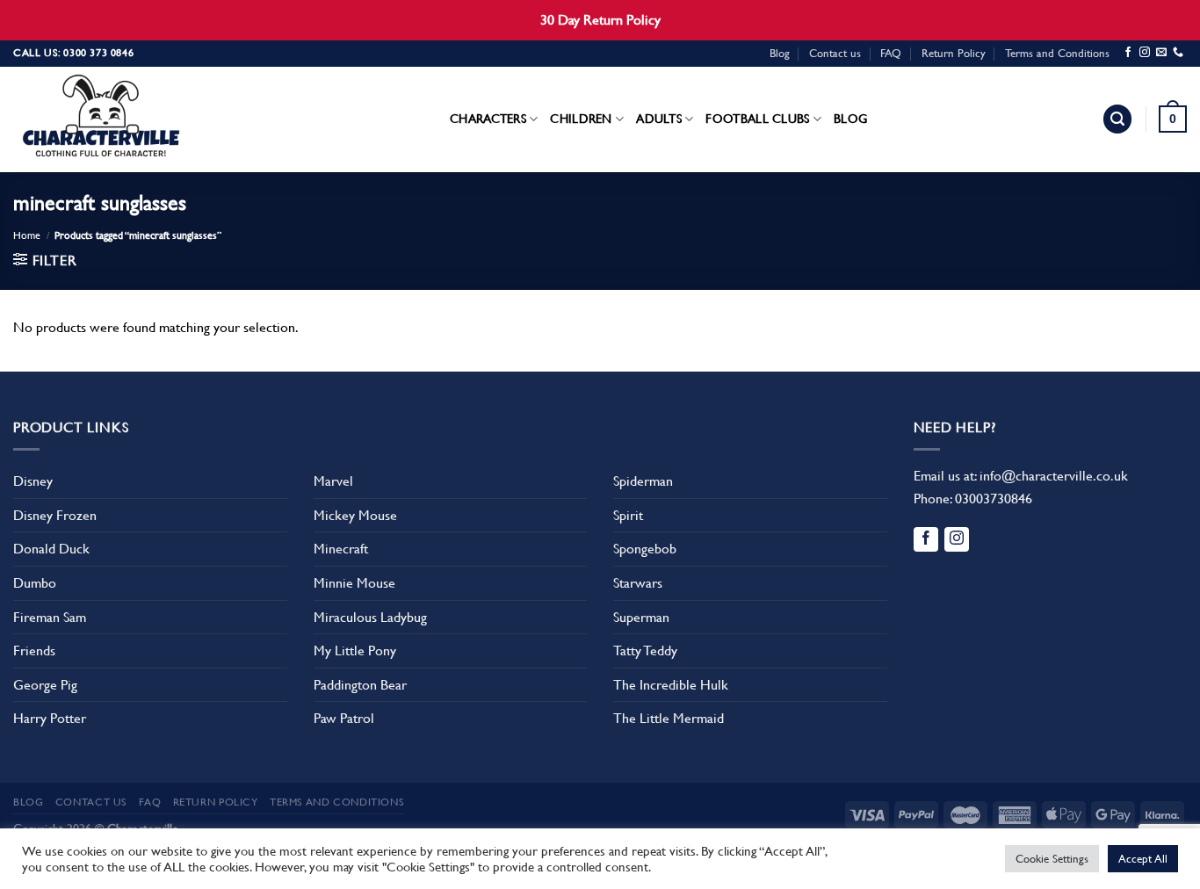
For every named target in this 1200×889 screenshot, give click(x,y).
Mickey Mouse (355, 515)
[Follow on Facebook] (1128, 53)
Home (26, 235)
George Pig (45, 684)
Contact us (835, 53)
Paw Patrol (344, 718)
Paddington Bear (360, 684)
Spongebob (644, 548)
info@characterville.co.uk (1054, 475)
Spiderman (643, 481)
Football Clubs (757, 119)
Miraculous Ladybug (370, 617)
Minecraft (341, 548)
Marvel (333, 481)
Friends (34, 650)
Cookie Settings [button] (1052, 858)
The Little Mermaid (668, 718)
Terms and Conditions (1057, 53)
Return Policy (954, 53)
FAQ (890, 53)
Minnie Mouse (354, 583)
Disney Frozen (55, 515)
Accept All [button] (1142, 858)
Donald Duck (51, 548)
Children (580, 119)
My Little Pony (355, 650)
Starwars (637, 583)
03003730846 (993, 498)
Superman (641, 617)
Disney (33, 481)
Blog (780, 53)
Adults (659, 119)
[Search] (1117, 119)
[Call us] (1178, 53)
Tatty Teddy (645, 650)
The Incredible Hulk (670, 684)
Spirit (628, 515)
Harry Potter (49, 718)
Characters (488, 119)
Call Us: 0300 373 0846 (73, 53)
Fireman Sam (49, 617)
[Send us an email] (1161, 53)
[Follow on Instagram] (1144, 53)
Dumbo (34, 583)
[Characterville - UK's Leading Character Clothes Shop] (101, 119)
